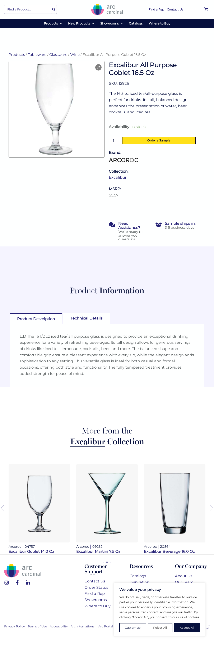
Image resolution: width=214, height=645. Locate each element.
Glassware (58, 55)
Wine (75, 55)
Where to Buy (97, 606)
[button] (60, 23)
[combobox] (30, 9)
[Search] (53, 9)
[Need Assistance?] (112, 225)
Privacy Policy (14, 626)
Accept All (187, 628)
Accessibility (59, 626)
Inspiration (139, 582)
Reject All (160, 628)
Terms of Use (37, 626)
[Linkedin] (27, 582)
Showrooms (95, 600)
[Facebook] (17, 582)
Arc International (83, 626)
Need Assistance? (129, 225)
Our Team (184, 582)
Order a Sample (158, 140)
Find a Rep (94, 593)
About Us (183, 576)
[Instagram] (6, 582)
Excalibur (117, 177)
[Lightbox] (98, 67)
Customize (132, 628)
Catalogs (138, 576)
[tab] (36, 318)
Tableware (37, 55)
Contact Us (94, 581)
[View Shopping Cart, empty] (206, 9)
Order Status (96, 587)
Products (17, 55)
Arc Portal (105, 626)
